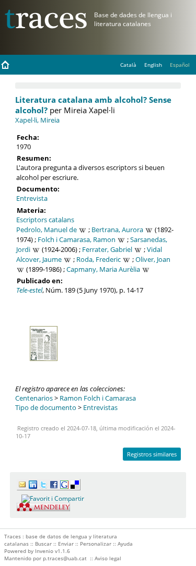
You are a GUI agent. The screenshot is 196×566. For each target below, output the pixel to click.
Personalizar (95, 543)
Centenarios (34, 398)
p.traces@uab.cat (65, 558)
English (153, 64)
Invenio (44, 551)
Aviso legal (108, 558)
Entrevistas (100, 407)
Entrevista (32, 198)
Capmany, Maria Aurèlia (103, 269)
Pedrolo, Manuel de (46, 229)
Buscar (43, 543)
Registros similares (152, 454)
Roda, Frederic (98, 259)
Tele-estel (29, 290)
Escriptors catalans (45, 219)
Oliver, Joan (152, 259)
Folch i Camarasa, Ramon (77, 239)
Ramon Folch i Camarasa (98, 398)
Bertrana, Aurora (117, 229)
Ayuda (125, 543)
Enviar (66, 543)
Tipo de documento (45, 407)
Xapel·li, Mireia (37, 120)
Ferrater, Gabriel (107, 249)
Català (128, 64)
